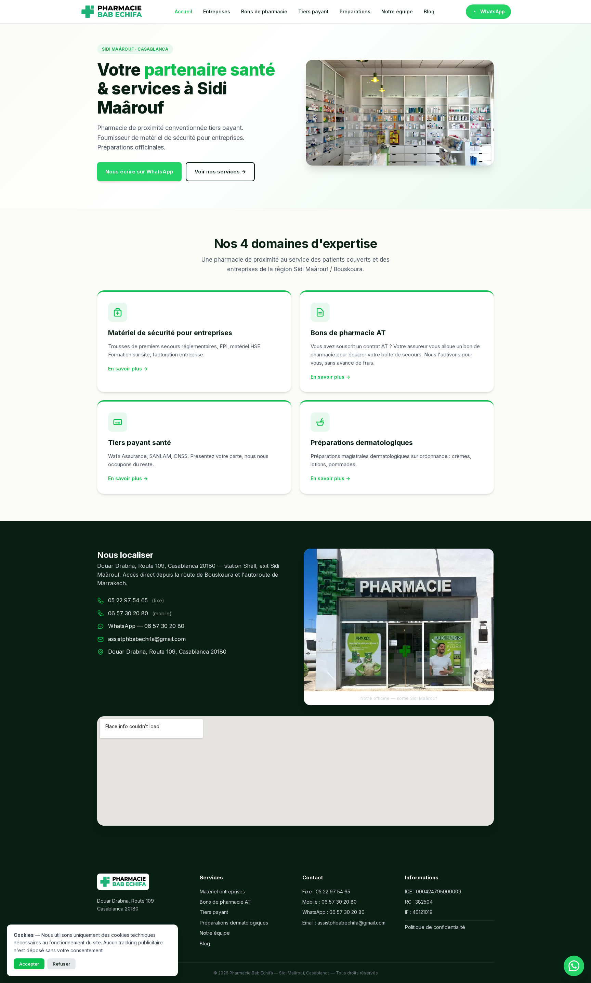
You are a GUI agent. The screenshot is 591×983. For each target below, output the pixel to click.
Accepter (29, 964)
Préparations (355, 11)
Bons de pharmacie (264, 11)
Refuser (61, 964)
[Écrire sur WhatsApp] (574, 966)
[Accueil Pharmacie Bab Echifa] (111, 11)
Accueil (183, 11)
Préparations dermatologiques (234, 923)
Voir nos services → (220, 171)
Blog (429, 11)
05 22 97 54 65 (128, 600)
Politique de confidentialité (435, 927)
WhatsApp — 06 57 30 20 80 (146, 625)
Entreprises (216, 11)
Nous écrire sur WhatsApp (139, 171)
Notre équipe (397, 11)
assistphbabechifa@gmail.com (147, 638)
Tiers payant (313, 11)
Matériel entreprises (222, 891)
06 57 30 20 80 (128, 613)
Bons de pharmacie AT (225, 902)
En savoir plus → (128, 368)
